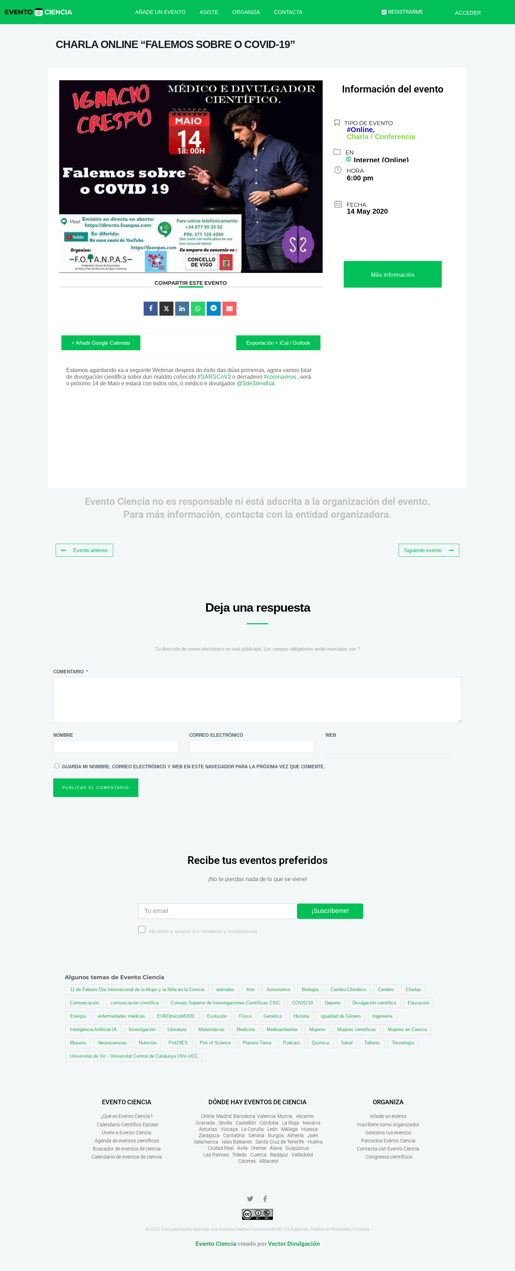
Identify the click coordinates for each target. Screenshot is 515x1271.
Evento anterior (90, 550)
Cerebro (386, 989)
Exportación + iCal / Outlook (278, 343)
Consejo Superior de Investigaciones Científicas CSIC (225, 1002)
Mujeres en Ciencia (407, 1029)
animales (225, 989)
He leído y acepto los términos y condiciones (203, 931)
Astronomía (278, 989)
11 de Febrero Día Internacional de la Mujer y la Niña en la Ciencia (137, 989)
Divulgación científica (374, 1002)
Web (330, 735)
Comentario (70, 671)
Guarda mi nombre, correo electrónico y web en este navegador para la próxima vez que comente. (193, 766)
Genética (272, 1016)
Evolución (217, 1016)
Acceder (468, 13)
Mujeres (317, 1029)
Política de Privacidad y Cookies (339, 1229)
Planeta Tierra (257, 1042)
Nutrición (148, 1042)
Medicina (245, 1029)
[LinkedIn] (182, 309)
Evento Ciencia (215, 1243)
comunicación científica (135, 1002)
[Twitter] (250, 1199)
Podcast (291, 1042)
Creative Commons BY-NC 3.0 (262, 1229)
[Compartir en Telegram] (214, 309)
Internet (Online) (381, 160)
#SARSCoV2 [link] (214, 377)
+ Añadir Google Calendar (100, 343)
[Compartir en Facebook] (151, 309)
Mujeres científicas (356, 1029)
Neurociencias (112, 1042)
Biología (310, 989)
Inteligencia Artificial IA (93, 1029)
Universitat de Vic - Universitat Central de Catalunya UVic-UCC (134, 1056)
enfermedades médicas (121, 1016)
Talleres (372, 1042)
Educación (418, 1002)
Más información (393, 275)
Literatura (176, 1029)
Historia (301, 1016)
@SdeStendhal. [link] (256, 383)
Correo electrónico (216, 735)
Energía (78, 1016)
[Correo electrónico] (229, 309)
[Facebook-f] (265, 1199)
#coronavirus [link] (280, 377)
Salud (346, 1042)
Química (320, 1042)
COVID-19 (302, 1002)
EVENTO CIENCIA (126, 1102)
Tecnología (403, 1042)
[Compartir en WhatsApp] (198, 309)
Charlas (413, 989)
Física (245, 1016)
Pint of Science (215, 1042)
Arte (250, 989)
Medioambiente (282, 1029)
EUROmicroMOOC (176, 1016)
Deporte (333, 1002)
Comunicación (84, 1002)
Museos (78, 1042)
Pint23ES (178, 1042)
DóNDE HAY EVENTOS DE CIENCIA (257, 1102)
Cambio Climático (348, 989)
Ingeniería (382, 1016)
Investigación (142, 1029)
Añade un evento (160, 12)
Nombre (63, 735)
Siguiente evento (423, 550)
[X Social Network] (166, 309)
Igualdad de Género (340, 1016)
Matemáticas (211, 1029)
